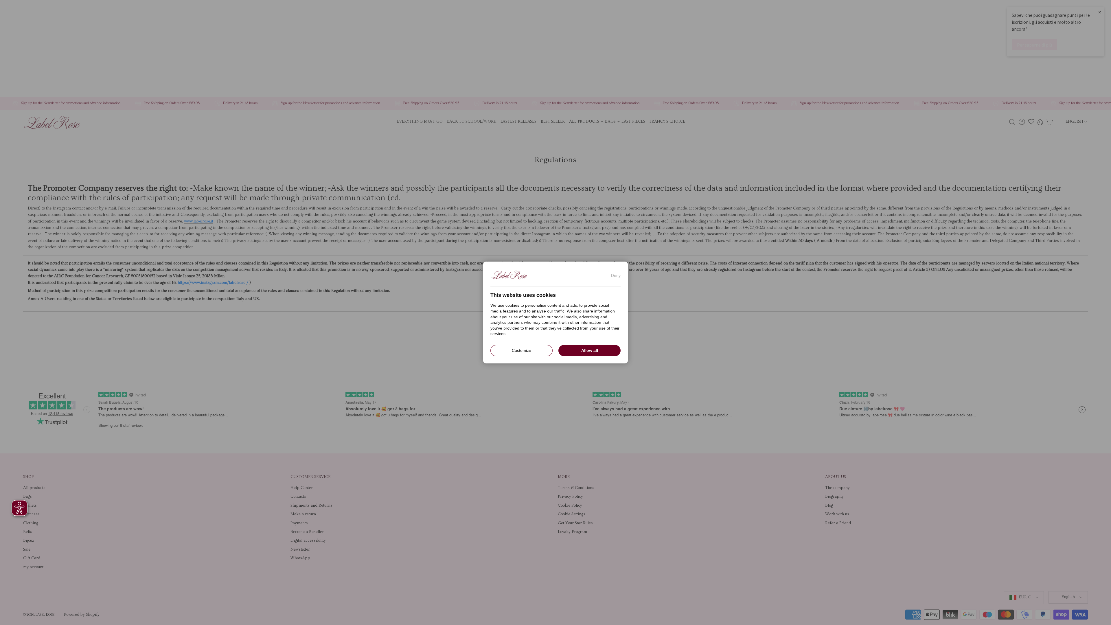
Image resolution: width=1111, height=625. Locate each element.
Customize (521, 350)
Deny (616, 275)
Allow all (589, 350)
